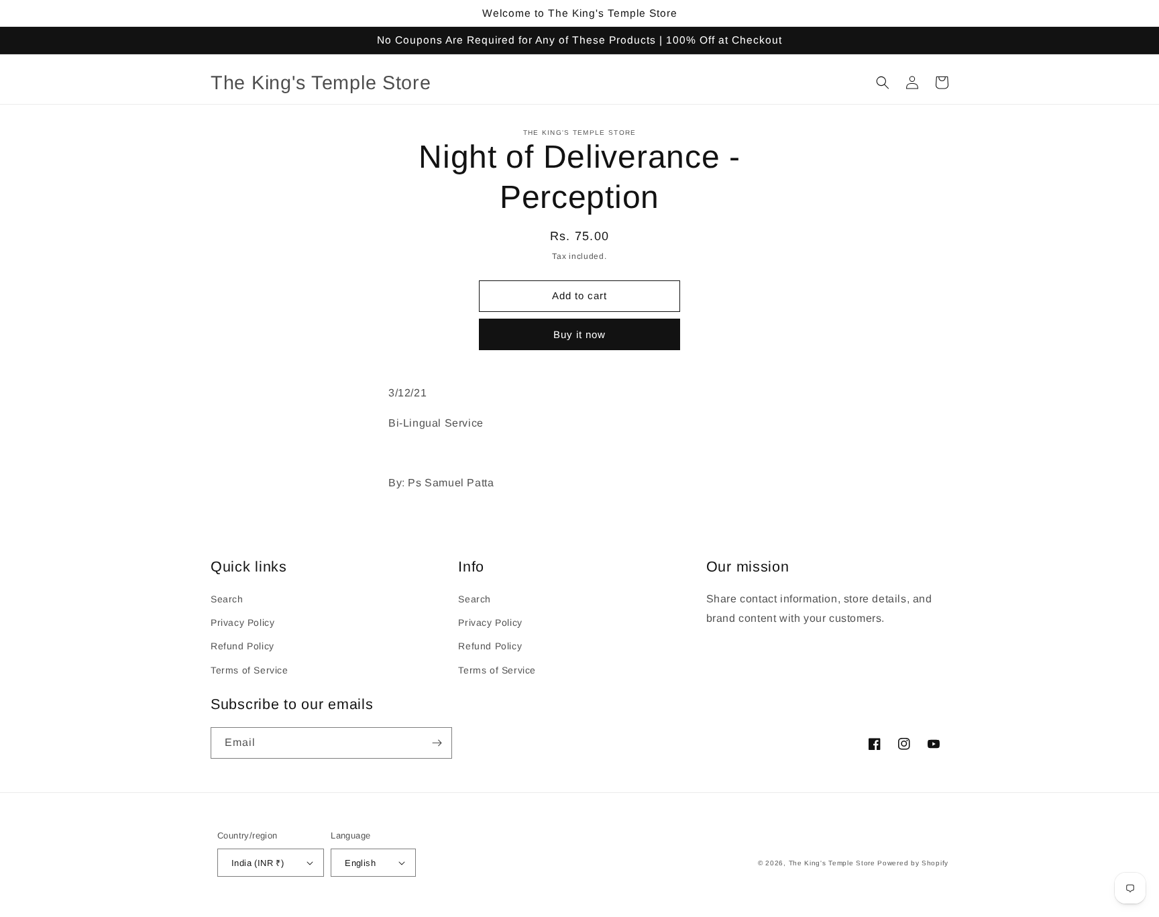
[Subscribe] (436, 743)
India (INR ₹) (257, 863)
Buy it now (579, 334)
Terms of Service (249, 670)
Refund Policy (242, 646)
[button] (882, 82)
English (360, 863)
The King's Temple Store (832, 863)
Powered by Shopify (912, 863)
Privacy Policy (242, 622)
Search (227, 599)
